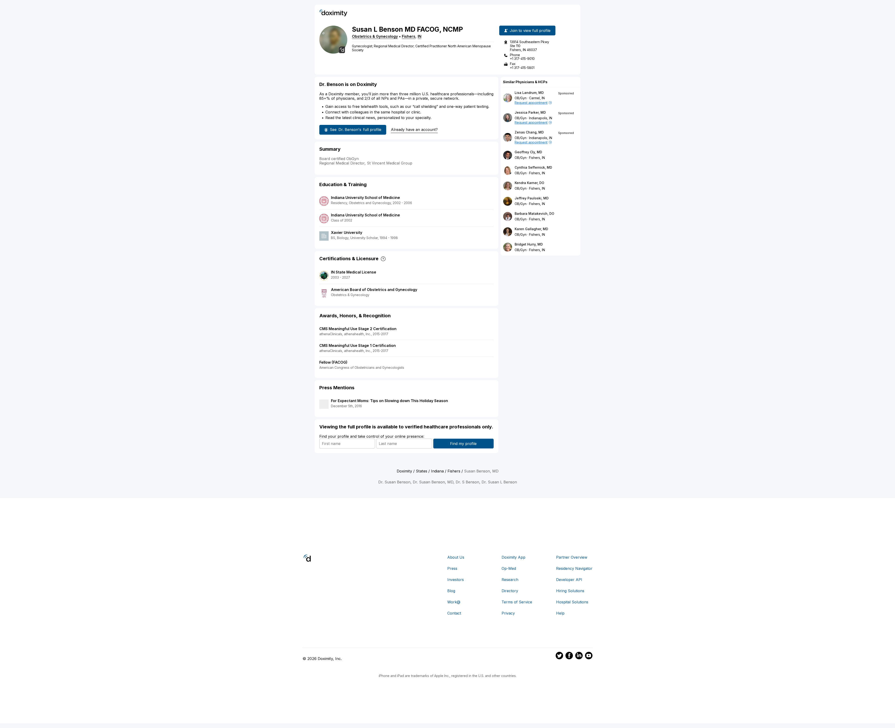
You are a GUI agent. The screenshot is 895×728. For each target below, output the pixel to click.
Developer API (569, 579)
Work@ (453, 602)
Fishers (408, 36)
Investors (455, 579)
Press (452, 568)
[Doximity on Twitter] (559, 656)
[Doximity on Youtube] (588, 656)
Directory (510, 590)
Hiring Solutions (570, 590)
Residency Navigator (574, 568)
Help (560, 613)
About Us (455, 557)
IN (419, 36)
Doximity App (513, 557)
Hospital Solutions (572, 602)
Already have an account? (414, 129)
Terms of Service (517, 602)
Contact (454, 613)
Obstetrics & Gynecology (375, 36)
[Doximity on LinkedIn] (579, 656)
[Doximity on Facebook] (569, 656)
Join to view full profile (530, 30)
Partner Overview (571, 557)
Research (510, 579)
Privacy (508, 613)
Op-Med (509, 568)
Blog (451, 590)
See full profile (355, 129)
